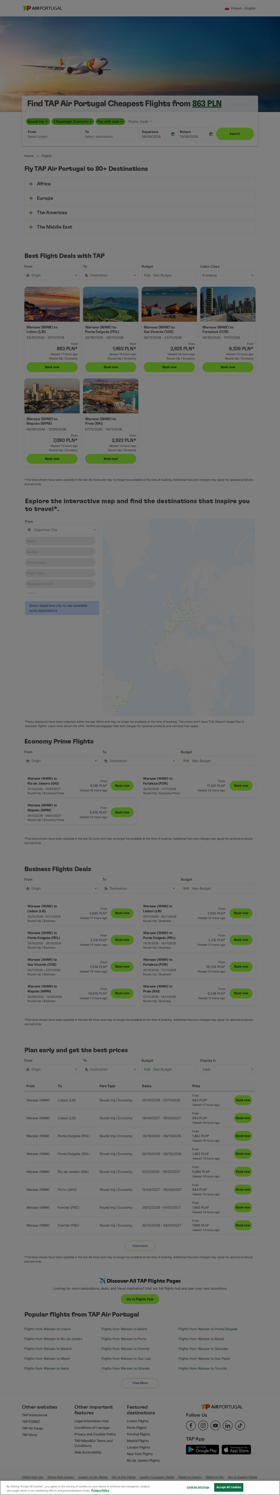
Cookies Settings (198, 1487)
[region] (140, 1487)
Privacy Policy (100, 1490)
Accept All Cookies (228, 1487)
